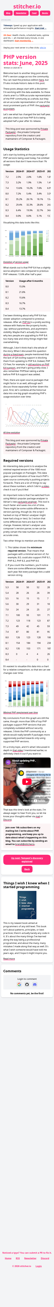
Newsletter (21, 13)
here (41, 79)
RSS (18, 1258)
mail (38, 816)
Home (8, 1258)
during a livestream (13, 354)
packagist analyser (27, 501)
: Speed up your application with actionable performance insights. (25, 26)
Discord (7, 819)
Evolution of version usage (16, 262)
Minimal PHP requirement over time (20, 712)
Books (45, 13)
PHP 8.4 (26, 322)
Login (39, 1266)
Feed (34, 13)
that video (18, 750)
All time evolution (11, 432)
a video (45, 486)
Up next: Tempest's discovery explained (27, 860)
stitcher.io (27, 6)
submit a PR (36, 1252)
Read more (9, 958)
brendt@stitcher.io (24, 844)
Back (27, 869)
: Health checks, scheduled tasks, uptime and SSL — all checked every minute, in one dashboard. (26, 38)
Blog (8, 13)
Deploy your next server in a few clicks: (24, 47)
